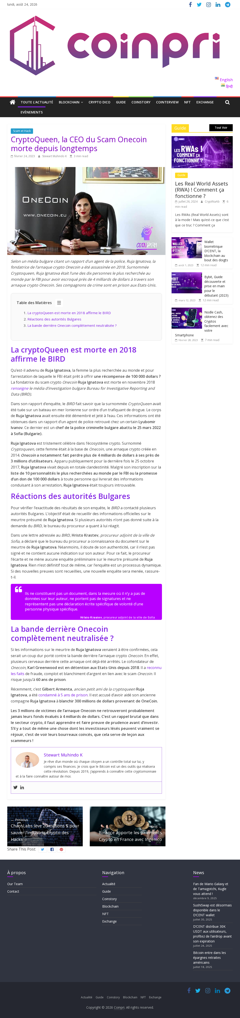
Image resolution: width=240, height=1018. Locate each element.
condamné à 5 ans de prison (63, 695)
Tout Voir (221, 128)
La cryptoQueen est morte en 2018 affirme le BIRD (69, 312)
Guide (121, 102)
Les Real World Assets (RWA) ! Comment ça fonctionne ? (201, 189)
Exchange (205, 102)
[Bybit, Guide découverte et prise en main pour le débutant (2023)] (187, 275)
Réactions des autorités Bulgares (54, 319)
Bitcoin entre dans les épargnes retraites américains (209, 957)
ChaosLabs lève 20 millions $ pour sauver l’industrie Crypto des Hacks (45, 830)
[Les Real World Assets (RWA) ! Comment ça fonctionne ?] (202, 138)
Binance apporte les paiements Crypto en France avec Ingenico (130, 833)
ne (26, 388)
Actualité (108, 884)
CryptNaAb (212, 202)
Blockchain (69, 102)
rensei (16, 388)
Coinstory (140, 102)
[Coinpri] (12, 102)
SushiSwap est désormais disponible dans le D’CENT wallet (212, 910)
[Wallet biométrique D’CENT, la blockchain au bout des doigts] (187, 239)
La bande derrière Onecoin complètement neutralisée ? (72, 325)
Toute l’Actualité (37, 102)
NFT (187, 102)
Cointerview (167, 102)
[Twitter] (15, 787)
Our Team (15, 884)
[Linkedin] (22, 787)
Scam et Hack (22, 131)
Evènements (32, 112)
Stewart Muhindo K (55, 156)
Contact (13, 891)
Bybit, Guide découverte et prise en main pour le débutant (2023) (216, 286)
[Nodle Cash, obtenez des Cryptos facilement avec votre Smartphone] (187, 310)
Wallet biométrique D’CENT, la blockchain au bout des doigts (216, 251)
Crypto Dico (99, 102)
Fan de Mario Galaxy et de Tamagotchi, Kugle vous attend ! (210, 889)
